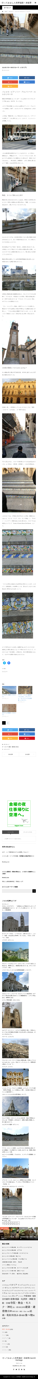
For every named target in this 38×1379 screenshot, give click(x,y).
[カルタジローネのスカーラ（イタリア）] (12, 1201)
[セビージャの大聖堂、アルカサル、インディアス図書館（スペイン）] (15, 1168)
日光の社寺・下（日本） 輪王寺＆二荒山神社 (15, 1273)
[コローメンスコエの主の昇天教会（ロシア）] (15, 1106)
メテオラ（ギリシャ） (8, 940)
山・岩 (15, 1307)
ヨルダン (6, 1296)
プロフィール (19, 1363)
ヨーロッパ (7, 7)
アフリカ (4, 1344)
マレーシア (21, 1293)
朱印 (13, 1311)
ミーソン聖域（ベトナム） (9, 1265)
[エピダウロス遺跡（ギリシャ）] (15, 1136)
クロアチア (15, 1288)
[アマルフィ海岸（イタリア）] (9, 690)
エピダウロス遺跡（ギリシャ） (10, 1124)
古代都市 (6, 1299)
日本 (10, 1311)
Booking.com (5, 862)
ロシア (15, 1296)
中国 (25, 1296)
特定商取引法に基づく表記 (19, 1365)
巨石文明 (21, 1307)
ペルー (9, 1293)
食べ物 (29, 1315)
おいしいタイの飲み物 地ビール (11, 1256)
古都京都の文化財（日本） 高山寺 (12, 1262)
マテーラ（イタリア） (8, 1036)
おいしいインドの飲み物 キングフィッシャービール (17, 1247)
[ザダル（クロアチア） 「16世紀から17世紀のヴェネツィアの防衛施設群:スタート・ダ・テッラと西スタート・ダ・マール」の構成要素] (15, 921)
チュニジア (10, 1290)
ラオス (10, 1296)
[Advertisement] (19, 780)
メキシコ (28, 1293)
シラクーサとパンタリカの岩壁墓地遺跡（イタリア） (17, 970)
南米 (3, 1341)
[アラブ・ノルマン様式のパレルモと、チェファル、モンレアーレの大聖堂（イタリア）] (25, 690)
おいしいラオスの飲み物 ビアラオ (12, 1250)
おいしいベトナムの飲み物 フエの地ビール (14, 1259)
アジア (4, 1335)
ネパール (21, 1290)
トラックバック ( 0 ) (27, 832)
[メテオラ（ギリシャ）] (15, 952)
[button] (19, 39)
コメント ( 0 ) (11, 832)
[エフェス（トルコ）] (15, 1077)
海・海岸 (27, 1311)
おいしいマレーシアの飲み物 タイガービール (15, 1253)
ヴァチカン (21, 1296)
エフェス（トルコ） (7, 1066)
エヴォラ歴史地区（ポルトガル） (11, 1000)
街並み (17, 746)
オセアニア (5, 1338)
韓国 (23, 1315)
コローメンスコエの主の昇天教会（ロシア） (14, 1094)
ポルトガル (15, 1293)
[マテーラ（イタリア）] (15, 1048)
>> (18, 1223)
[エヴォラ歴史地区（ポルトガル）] (12, 1015)
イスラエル (5, 1285)
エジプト (26, 1285)
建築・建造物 (12, 746)
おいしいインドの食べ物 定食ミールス (13, 1270)
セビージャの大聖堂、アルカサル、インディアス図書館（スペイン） (19, 1155)
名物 (12, 1299)
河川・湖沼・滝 (20, 1311)
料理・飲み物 (6, 1329)
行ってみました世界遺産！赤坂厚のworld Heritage (19, 1359)
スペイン (28, 1288)
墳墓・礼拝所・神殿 (24, 1299)
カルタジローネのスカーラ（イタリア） (13, 1186)
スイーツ (22, 1288)
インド (20, 1285)
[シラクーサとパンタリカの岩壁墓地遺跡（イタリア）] (15, 981)
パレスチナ (30, 1290)
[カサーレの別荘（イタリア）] (9, 708)
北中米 (4, 1347)
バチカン (26, 1290)
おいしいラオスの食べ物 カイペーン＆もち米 (15, 1268)
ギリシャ (8, 1288)
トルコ (16, 1290)
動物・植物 (32, 1296)
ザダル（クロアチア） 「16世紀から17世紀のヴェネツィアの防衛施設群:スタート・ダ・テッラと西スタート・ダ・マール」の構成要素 (19, 908)
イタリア (6, 746)
